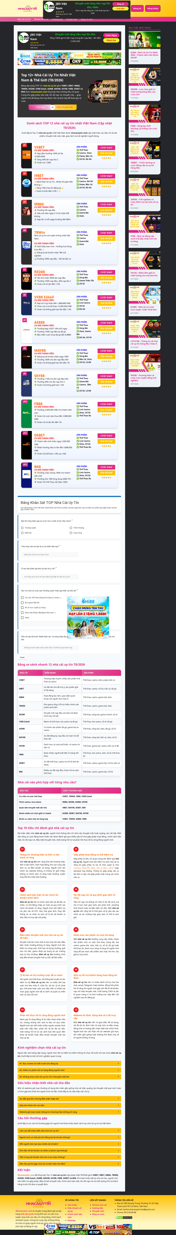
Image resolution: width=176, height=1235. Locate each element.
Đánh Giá (111, 40)
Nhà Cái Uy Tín (24, 19)
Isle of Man (102, 868)
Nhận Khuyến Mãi (65, 107)
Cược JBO (120, 8)
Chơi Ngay (40, 107)
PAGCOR (85, 868)
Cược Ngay (111, 35)
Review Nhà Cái (41, 19)
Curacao (77, 868)
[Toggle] (118, 1063)
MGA (93, 868)
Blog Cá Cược (87, 19)
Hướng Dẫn (57, 19)
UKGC (111, 868)
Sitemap (71, 1220)
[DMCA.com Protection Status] (124, 1217)
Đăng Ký (120, 4)
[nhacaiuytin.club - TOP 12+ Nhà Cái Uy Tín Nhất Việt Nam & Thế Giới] (28, 8)
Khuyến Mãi (71, 19)
